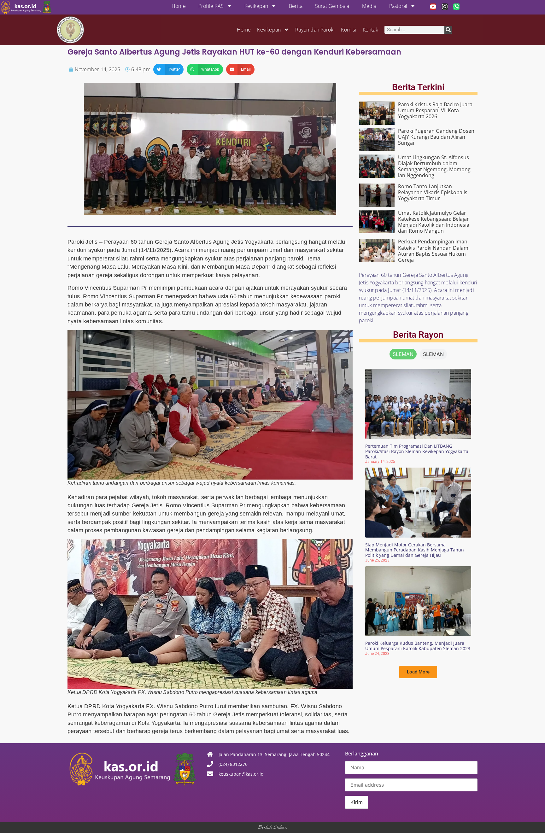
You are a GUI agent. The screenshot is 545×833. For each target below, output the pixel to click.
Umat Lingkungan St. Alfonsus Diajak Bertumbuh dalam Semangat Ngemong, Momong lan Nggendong (434, 166)
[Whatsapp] (456, 6)
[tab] (403, 354)
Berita (295, 6)
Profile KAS (211, 6)
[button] (168, 69)
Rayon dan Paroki (315, 29)
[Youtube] (433, 6)
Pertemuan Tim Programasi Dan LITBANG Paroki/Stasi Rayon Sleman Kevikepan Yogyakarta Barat (416, 451)
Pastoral (398, 6)
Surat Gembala (332, 6)
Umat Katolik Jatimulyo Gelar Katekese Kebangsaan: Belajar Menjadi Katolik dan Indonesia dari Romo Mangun (433, 222)
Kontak (370, 29)
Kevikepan (256, 6)
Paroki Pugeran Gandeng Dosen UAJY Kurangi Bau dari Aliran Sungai (436, 136)
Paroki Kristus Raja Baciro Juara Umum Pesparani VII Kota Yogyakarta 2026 (435, 110)
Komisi (348, 29)
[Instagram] (445, 6)
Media (369, 6)
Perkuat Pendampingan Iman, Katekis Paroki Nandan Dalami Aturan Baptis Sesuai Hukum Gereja (434, 250)
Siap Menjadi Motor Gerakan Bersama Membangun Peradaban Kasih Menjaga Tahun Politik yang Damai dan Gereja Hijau (414, 550)
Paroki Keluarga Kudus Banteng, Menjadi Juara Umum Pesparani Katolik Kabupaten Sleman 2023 (417, 645)
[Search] (448, 30)
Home (179, 6)
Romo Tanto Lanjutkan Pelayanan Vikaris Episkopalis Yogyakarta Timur (432, 192)
